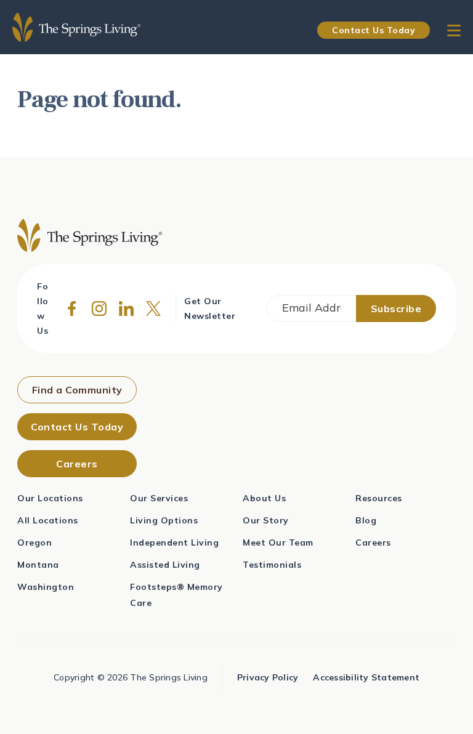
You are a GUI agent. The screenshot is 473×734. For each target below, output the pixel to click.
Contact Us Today (373, 30)
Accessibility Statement (366, 677)
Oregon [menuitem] (34, 542)
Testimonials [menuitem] (272, 564)
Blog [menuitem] (365, 520)
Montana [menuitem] (38, 564)
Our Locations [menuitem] (50, 498)
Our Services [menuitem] (159, 498)
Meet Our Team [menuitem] (278, 542)
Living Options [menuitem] (164, 520)
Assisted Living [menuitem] (165, 564)
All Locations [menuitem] (47, 520)
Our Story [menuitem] (266, 520)
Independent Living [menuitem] (174, 542)
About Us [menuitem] (264, 498)
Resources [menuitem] (378, 498)
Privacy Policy (268, 677)
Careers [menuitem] (373, 542)
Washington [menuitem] (45, 586)
